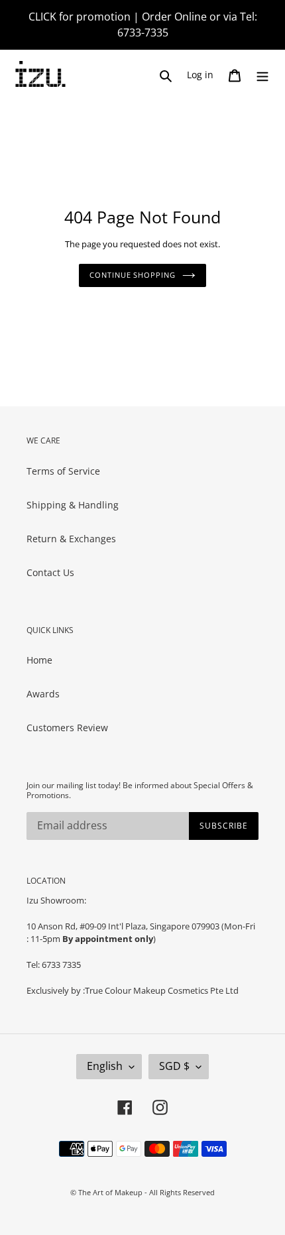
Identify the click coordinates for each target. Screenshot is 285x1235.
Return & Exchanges (71, 538)
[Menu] (262, 75)
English (105, 1066)
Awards (43, 693)
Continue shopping (132, 275)
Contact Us (50, 572)
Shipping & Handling (73, 505)
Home (39, 660)
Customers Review (67, 727)
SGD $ (174, 1066)
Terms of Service (63, 471)
